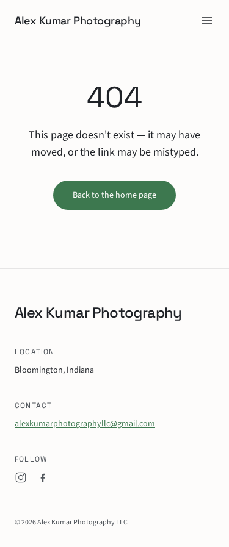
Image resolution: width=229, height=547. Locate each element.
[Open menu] (207, 20)
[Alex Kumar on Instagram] (21, 477)
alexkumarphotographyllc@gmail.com (85, 424)
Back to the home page (114, 195)
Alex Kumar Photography (77, 20)
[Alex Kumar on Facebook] (43, 477)
